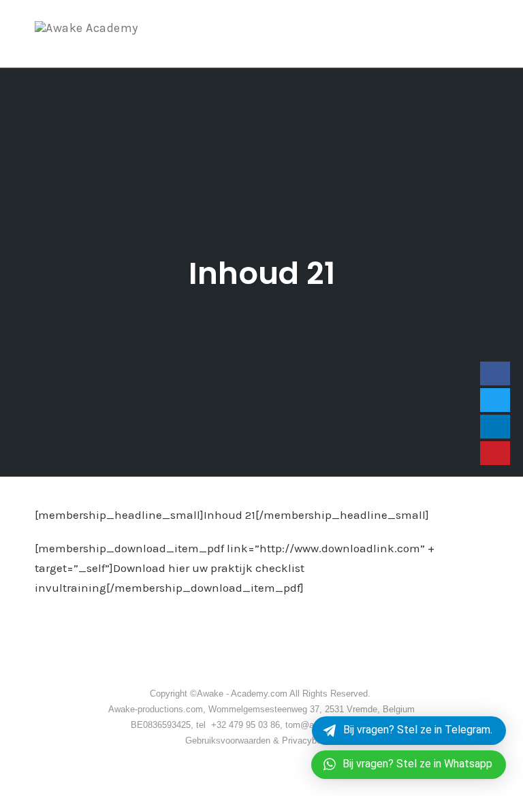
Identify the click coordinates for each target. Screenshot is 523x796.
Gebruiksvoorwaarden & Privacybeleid (261, 740)
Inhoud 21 (262, 273)
